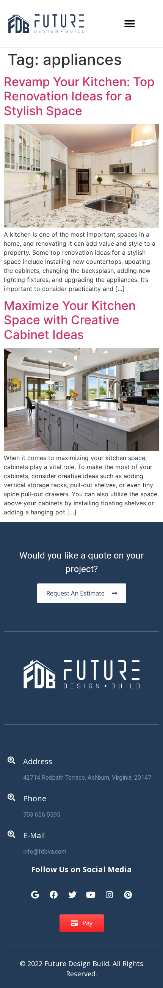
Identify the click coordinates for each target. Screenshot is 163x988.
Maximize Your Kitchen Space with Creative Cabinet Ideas (70, 320)
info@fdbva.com (44, 851)
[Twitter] (72, 891)
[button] (129, 23)
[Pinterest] (128, 891)
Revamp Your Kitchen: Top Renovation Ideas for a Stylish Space (79, 96)
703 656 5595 (41, 814)
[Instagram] (109, 891)
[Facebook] (53, 891)
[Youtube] (91, 891)
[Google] (35, 891)
